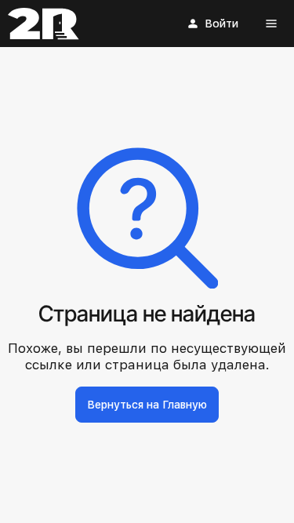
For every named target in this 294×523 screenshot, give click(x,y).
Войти (221, 23)
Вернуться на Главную (147, 404)
